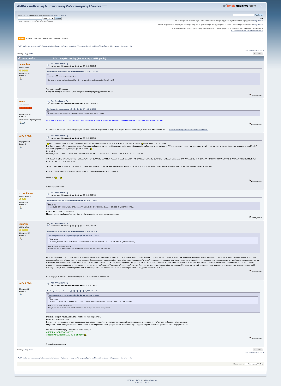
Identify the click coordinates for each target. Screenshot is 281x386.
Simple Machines (151, 380)
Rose (22, 101)
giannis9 (23, 224)
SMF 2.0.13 (130, 380)
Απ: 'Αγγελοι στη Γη (59, 64)
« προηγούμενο (250, 50)
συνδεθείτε (53, 15)
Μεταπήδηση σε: (238, 364)
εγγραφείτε (62, 15)
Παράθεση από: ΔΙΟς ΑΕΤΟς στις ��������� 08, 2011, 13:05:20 (72, 200)
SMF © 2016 (140, 380)
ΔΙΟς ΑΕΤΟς (25, 136)
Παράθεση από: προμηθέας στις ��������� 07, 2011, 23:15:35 (71, 109)
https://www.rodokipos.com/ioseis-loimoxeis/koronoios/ (188, 129)
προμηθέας (25, 64)
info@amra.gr (258, 21)
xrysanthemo (26, 193)
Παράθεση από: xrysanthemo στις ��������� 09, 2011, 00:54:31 (72, 231)
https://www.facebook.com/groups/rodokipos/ (247, 30)
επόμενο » (260, 50)
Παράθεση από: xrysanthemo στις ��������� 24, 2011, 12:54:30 (72, 71)
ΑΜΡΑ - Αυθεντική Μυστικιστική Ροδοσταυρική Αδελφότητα (62, 6)
